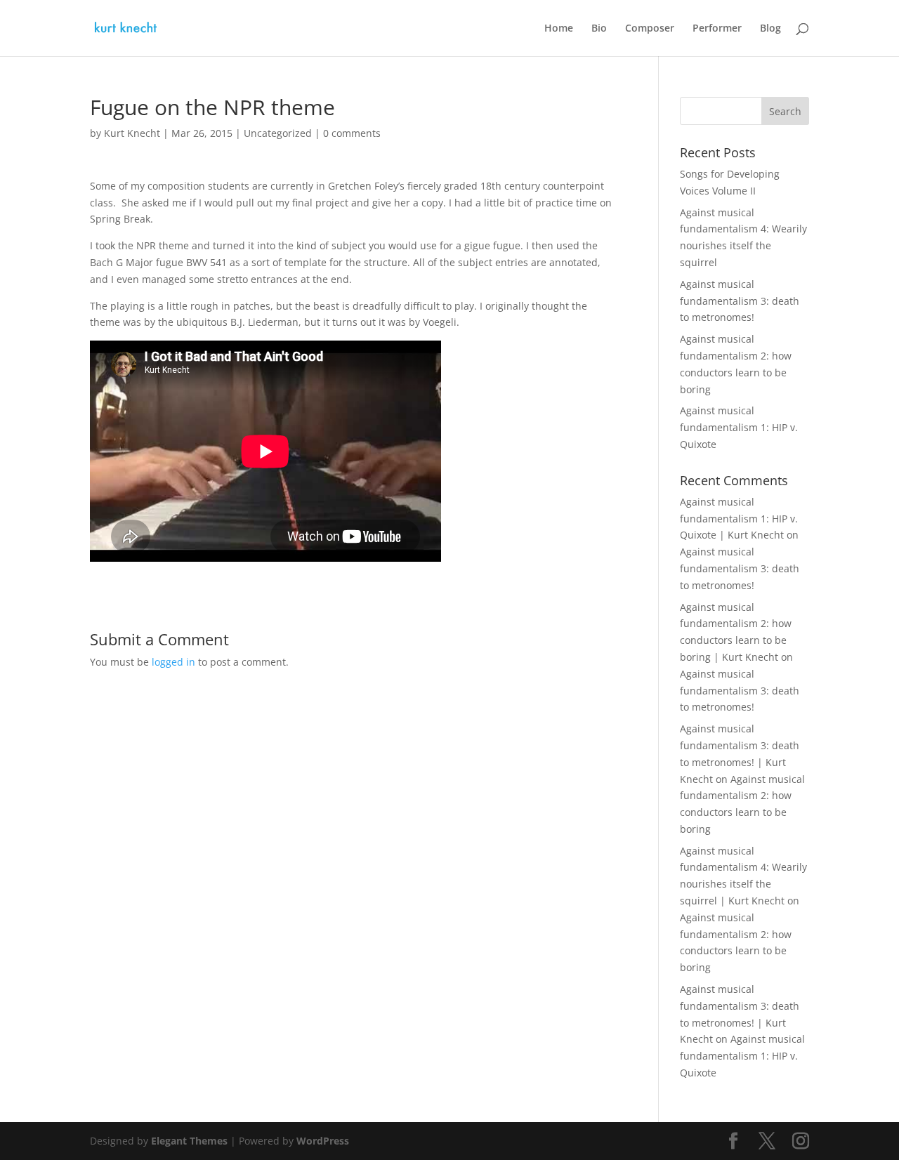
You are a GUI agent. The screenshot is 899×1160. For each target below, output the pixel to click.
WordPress (322, 1140)
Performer (717, 28)
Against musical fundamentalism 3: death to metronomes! (739, 300)
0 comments (352, 133)
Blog (770, 28)
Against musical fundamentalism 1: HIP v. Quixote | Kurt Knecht (739, 518)
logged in (173, 661)
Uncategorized (278, 133)
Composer (649, 28)
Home (558, 28)
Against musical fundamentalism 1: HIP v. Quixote (739, 427)
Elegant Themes (189, 1140)
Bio (599, 28)
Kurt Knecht (132, 133)
